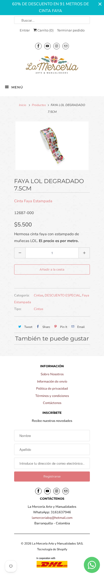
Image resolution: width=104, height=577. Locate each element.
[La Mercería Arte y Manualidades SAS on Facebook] (38, 46)
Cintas (38, 295)
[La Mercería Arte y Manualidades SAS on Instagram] (56, 46)
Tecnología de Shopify (52, 549)
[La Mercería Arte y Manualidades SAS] (52, 65)
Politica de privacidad (52, 388)
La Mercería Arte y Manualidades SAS (57, 543)
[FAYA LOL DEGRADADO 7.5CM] (52, 145)
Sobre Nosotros (52, 374)
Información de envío (52, 381)
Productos (39, 105)
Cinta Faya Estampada (33, 200)
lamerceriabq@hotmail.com (52, 518)
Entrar (25, 30)
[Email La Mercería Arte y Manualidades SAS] (65, 46)
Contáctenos (52, 403)
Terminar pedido (71, 30)
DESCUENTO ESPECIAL (63, 295)
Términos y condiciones (52, 396)
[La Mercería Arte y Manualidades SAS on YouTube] (47, 46)
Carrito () (45, 30)
